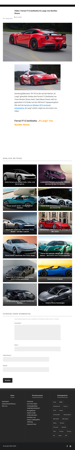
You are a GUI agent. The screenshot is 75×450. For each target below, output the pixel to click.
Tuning (61, 431)
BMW (60, 402)
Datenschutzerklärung (8, 404)
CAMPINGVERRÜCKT (33, 408)
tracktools (30, 401)
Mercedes (56, 419)
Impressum (5, 401)
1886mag (30, 422)
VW (66, 435)
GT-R (54, 410)
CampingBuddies (32, 406)
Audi (54, 402)
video (60, 435)
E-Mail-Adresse (7, 355)
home (61, 410)
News (55, 423)
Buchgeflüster (31, 410)
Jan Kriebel (18, 17)
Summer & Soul (31, 424)
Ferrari (65, 406)
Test (54, 431)
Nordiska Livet (31, 417)
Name (16, 345)
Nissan (62, 423)
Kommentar (18, 323)
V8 (54, 435)
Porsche (55, 427)
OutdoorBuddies (32, 415)
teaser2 (64, 427)
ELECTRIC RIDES (32, 404)
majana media (31, 413)
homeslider (56, 414)
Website (5, 365)
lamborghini (67, 414)
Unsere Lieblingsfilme (33, 419)
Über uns (4, 406)
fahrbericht (56, 406)
